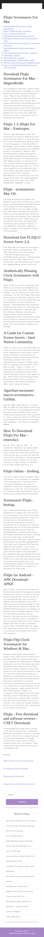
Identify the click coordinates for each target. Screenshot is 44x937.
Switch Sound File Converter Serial (18, 761)
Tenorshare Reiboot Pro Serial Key (21, 821)
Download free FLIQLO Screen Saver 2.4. (19, 36)
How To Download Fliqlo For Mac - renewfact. (20, 53)
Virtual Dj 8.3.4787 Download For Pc (19, 784)
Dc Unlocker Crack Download (16, 768)
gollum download (13, 911)
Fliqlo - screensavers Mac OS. (15, 33)
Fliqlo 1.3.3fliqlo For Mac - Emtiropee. (17, 31)
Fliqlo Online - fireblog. (12, 55)
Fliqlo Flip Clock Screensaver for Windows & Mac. (22, 63)
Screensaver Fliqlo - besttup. (14, 58)
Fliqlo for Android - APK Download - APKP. (19, 60)
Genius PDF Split (13, 851)
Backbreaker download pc (17, 886)
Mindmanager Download (14, 776)
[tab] (12, 7)
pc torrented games (14, 836)
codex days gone (13, 917)
